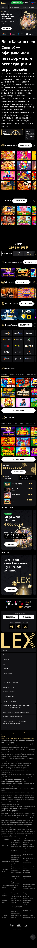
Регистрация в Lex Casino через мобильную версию (17, 738)
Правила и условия (9, 692)
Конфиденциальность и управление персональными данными (15, 722)
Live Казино (14, 7)
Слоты (4, 7)
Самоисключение (8, 673)
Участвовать (7, 28)
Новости (6, 650)
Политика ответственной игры (13, 678)
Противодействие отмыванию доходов (16, 712)
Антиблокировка (8, 696)
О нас (4, 655)
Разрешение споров (9, 701)
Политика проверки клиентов (12, 717)
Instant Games (28, 7)
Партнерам (6, 728)
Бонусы (5, 668)
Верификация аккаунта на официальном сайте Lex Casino (17, 735)
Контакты (6, 659)
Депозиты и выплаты (10, 687)
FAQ (4, 664)
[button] (33, 200)
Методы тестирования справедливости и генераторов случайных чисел (16, 706)
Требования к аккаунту (10, 682)
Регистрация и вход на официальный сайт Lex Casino (18, 733)
